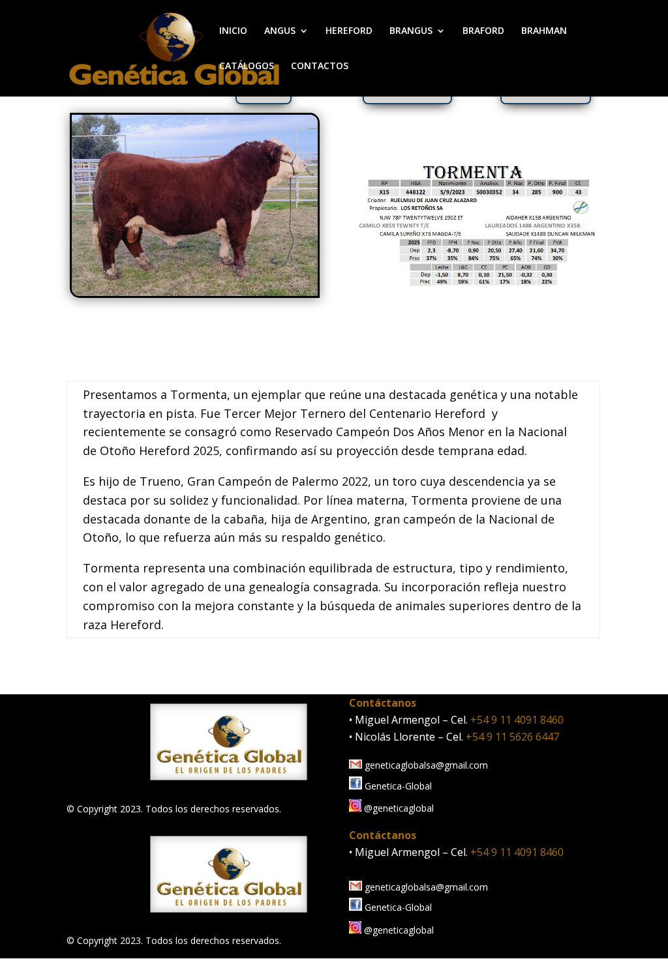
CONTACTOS (319, 66)
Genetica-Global (397, 786)
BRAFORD (483, 31)
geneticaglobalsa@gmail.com (425, 765)
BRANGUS (411, 31)
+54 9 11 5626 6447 (512, 737)
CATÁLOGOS (246, 66)
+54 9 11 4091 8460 (517, 720)
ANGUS (280, 31)
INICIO (233, 31)
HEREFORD (349, 31)
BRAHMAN (544, 31)
